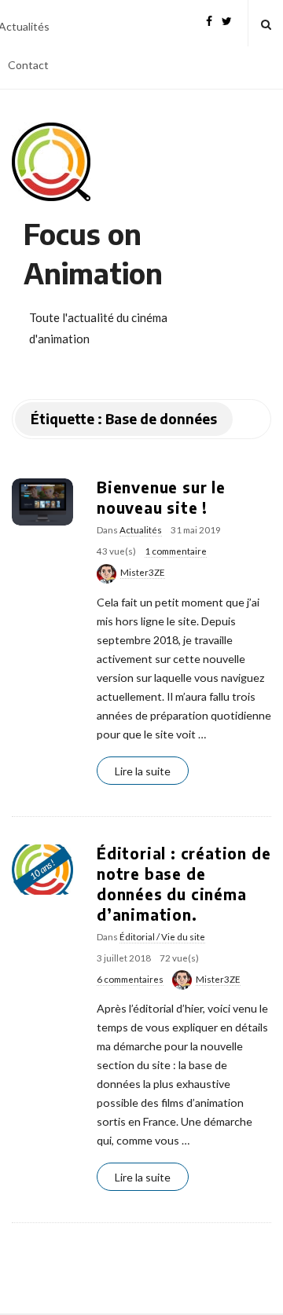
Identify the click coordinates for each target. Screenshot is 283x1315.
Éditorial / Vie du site (162, 937)
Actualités (140, 530)
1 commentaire (176, 551)
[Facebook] (209, 19)
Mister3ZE (142, 572)
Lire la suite (143, 771)
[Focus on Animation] (51, 162)
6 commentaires (130, 979)
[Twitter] (227, 19)
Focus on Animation (93, 253)
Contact (28, 64)
